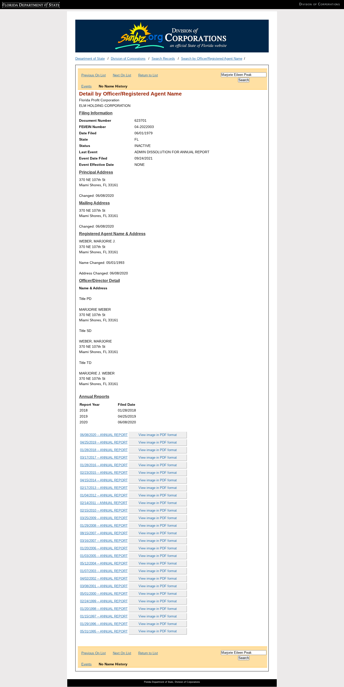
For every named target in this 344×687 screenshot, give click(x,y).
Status (84, 146)
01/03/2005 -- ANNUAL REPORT (104, 556)
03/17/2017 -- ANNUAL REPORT (104, 457)
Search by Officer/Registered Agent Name (211, 58)
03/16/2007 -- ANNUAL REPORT (104, 541)
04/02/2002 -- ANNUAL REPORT (104, 578)
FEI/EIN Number (92, 127)
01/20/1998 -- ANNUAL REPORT (104, 609)
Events (86, 86)
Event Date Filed (93, 158)
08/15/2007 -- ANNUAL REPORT (104, 533)
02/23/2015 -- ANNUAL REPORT (104, 473)
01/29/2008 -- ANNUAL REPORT (104, 525)
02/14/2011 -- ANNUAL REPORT (103, 503)
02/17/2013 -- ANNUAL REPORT (104, 488)
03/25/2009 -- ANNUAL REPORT (104, 518)
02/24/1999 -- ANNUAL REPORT (104, 601)
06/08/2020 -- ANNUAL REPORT (104, 435)
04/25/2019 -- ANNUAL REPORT (104, 442)
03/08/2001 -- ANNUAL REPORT (104, 586)
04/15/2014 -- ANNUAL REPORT (104, 480)
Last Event (88, 152)
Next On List (122, 75)
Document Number (95, 120)
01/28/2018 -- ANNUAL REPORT (104, 450)
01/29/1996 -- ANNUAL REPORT (104, 624)
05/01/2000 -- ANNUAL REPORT (104, 594)
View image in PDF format (158, 435)
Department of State (90, 58)
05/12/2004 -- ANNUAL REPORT (104, 563)
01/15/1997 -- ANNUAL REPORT (104, 616)
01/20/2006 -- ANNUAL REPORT (104, 548)
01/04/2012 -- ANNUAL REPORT (104, 495)
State (83, 139)
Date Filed (87, 133)
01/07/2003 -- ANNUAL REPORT (104, 571)
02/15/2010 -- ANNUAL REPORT (104, 510)
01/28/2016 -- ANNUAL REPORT (104, 465)
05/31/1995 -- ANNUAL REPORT (104, 631)
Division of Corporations (128, 58)
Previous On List (93, 75)
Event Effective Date (96, 165)
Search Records (163, 58)
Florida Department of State (22, 4)
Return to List (148, 75)
